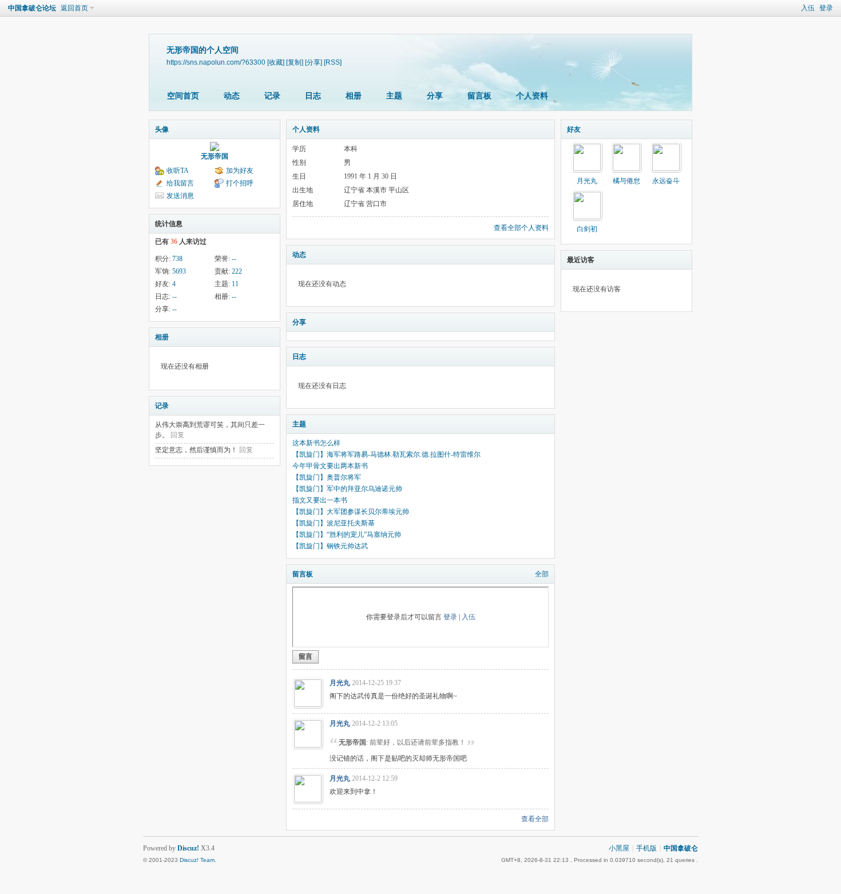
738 (177, 259)
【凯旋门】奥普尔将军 (326, 477)
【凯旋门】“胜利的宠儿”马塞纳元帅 (346, 535)
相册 (354, 96)
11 (235, 284)
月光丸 (340, 683)
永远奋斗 (666, 181)
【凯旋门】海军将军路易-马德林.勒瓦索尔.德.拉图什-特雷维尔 (386, 454)
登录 (826, 8)
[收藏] (275, 62)
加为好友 (239, 171)
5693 (179, 271)
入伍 (808, 8)
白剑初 (587, 229)
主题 (394, 96)
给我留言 (180, 183)
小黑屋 (619, 848)
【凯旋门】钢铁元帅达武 (330, 546)
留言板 (479, 96)
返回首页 (74, 8)
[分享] (313, 62)
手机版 (646, 848)
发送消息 (180, 196)
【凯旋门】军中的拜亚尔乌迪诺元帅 (347, 489)
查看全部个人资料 (521, 228)
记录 (272, 96)
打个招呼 (239, 183)
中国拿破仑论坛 (32, 8)
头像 (162, 129)
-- (234, 259)
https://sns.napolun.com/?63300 (215, 62)
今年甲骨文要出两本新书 (330, 466)
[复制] (294, 62)
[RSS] (333, 62)
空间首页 (183, 96)
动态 (232, 96)
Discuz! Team (197, 860)
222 (237, 271)
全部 (542, 574)
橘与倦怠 (626, 181)
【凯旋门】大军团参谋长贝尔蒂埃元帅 (350, 512)
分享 (435, 96)
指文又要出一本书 (319, 500)
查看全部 (535, 819)
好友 (574, 129)
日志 (313, 96)
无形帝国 (214, 156)
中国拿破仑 (681, 848)
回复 (177, 435)
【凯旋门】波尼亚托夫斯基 (333, 523)
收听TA (177, 171)
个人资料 (532, 96)
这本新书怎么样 (316, 443)
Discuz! (188, 848)
